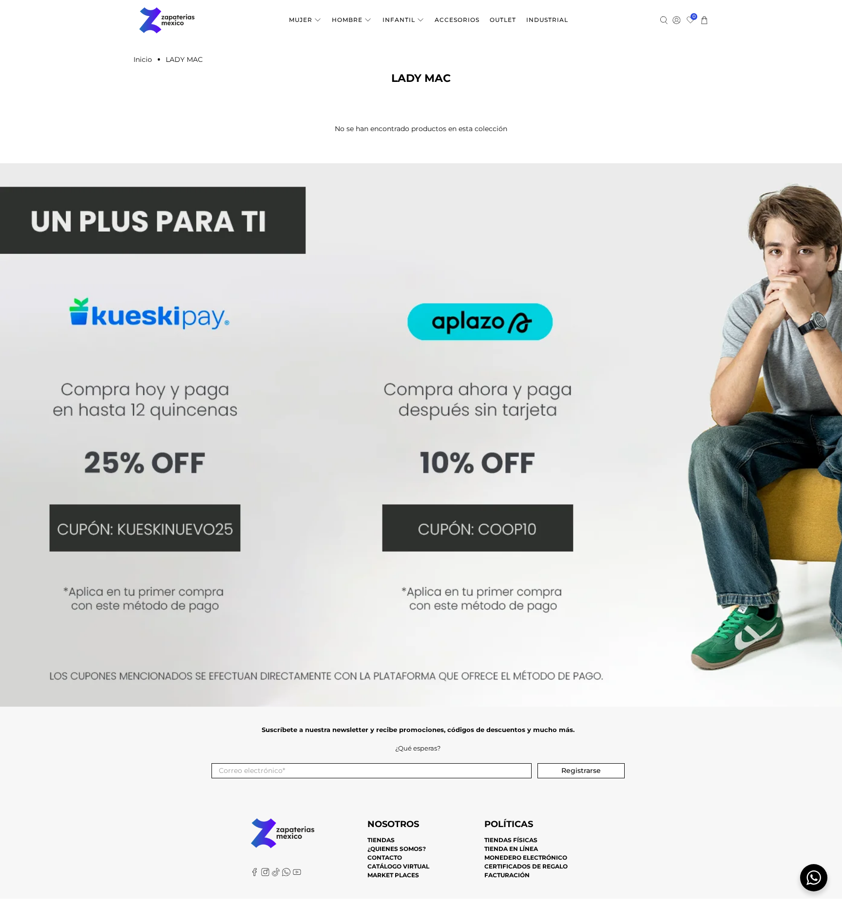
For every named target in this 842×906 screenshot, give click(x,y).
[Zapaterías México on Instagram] (265, 874)
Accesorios (457, 19)
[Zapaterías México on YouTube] (297, 874)
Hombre (347, 19)
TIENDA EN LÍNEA (511, 848)
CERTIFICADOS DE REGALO (526, 866)
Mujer (300, 19)
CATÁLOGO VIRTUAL (398, 866)
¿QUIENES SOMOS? (396, 848)
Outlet (503, 19)
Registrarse (581, 770)
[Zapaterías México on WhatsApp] (286, 874)
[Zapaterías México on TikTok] (276, 874)
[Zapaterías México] (167, 20)
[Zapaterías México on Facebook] (254, 874)
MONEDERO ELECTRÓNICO (525, 857)
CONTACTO (384, 857)
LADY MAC (184, 59)
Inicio (143, 59)
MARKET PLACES (393, 875)
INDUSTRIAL (547, 19)
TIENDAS (381, 840)
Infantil (399, 19)
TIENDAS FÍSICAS (510, 840)
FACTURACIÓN (507, 875)
